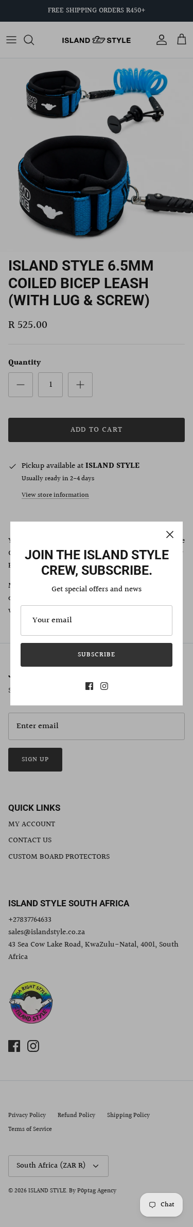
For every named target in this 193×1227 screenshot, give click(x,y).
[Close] (170, 534)
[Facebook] (89, 686)
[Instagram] (104, 686)
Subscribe (96, 655)
